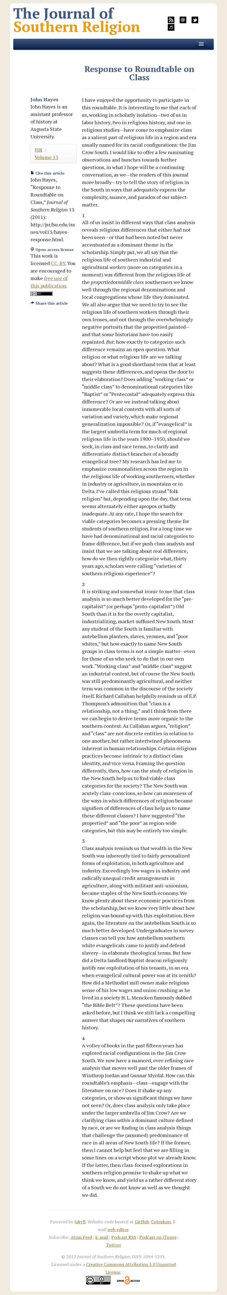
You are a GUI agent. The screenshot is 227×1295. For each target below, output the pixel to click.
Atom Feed (81, 1237)
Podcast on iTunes (157, 1237)
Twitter (113, 1245)
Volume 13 (46, 157)
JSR (38, 149)
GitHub (142, 1222)
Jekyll (80, 1222)
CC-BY (58, 263)
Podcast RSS (123, 1237)
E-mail (101, 1237)
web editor (117, 1229)
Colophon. (161, 1222)
